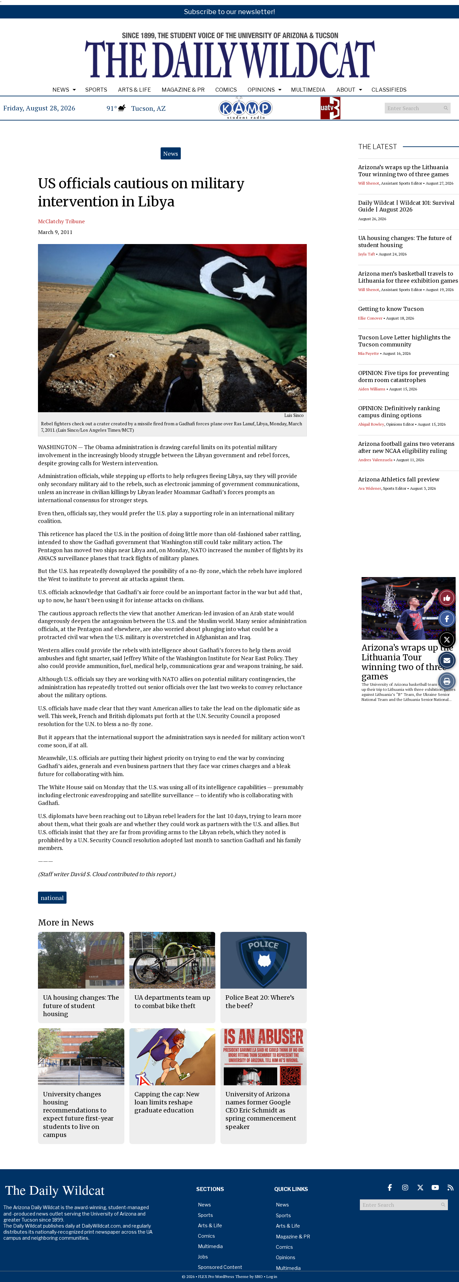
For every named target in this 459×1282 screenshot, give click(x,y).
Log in (271, 1276)
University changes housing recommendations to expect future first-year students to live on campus (78, 1114)
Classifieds (389, 90)
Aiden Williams (371, 388)
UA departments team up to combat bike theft (172, 1001)
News (60, 90)
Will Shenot (368, 183)
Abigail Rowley (371, 424)
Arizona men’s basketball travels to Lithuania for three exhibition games (408, 277)
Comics (226, 90)
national (52, 898)
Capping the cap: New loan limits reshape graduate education (166, 1102)
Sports (96, 90)
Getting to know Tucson (391, 308)
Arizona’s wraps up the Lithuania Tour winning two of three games (403, 171)
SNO (259, 1276)
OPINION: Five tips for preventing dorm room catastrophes (403, 376)
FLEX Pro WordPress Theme (223, 1276)
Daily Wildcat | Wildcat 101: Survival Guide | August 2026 (406, 206)
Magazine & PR (183, 90)
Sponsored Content (220, 1267)
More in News (66, 922)
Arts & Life (134, 90)
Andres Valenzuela (375, 459)
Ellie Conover (370, 318)
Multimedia (308, 90)
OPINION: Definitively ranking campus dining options (399, 412)
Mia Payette (368, 353)
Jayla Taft (366, 253)
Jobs (203, 1257)
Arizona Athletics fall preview (399, 479)
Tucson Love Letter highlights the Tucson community (404, 341)
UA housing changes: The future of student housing (81, 1006)
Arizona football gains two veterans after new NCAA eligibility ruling (406, 447)
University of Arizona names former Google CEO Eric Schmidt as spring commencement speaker (260, 1110)
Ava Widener (369, 488)
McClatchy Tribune (61, 221)
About (346, 90)
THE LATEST (377, 147)
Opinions (261, 90)
